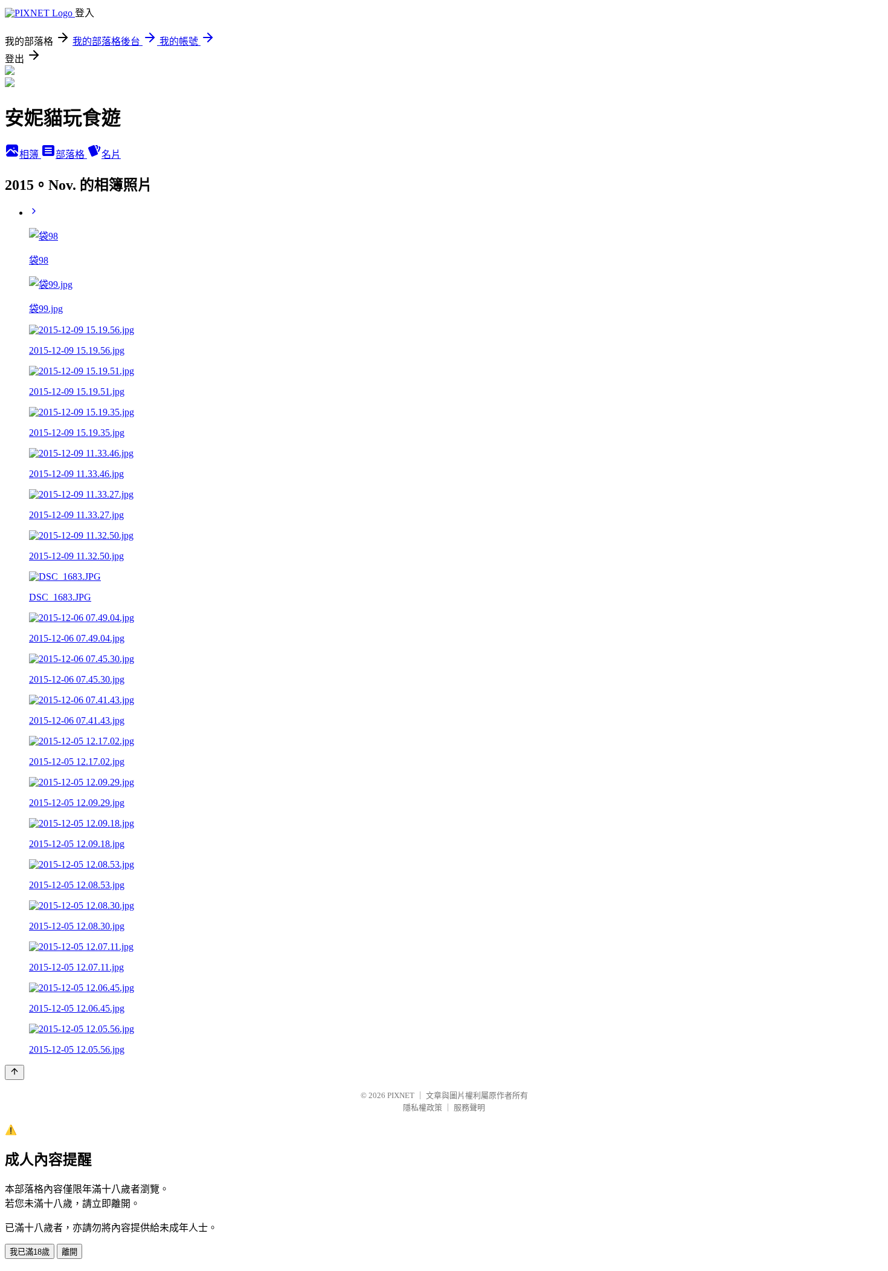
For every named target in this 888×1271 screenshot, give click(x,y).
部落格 (71, 154)
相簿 (30, 154)
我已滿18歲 (30, 1251)
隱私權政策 (422, 1107)
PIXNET (400, 1095)
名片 (111, 154)
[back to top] (14, 1072)
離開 (69, 1251)
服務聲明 (469, 1107)
